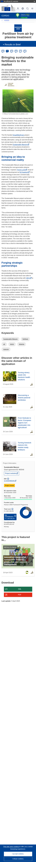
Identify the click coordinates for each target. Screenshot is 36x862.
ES (11, 51)
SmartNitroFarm (18, 135)
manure (6, 349)
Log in (18, 8)
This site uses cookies (11, 846)
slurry (12, 344)
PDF (19, 595)
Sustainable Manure (20, 144)
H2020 (6, 20)
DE (3, 51)
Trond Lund (21, 170)
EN (7, 51)
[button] (22, 8)
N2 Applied (24, 172)
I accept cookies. (18, 854)
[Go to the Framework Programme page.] (18, 28)
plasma (21, 344)
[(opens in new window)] (8, 7)
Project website (10, 473)
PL (25, 51)
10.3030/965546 (9, 481)
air (4, 344)
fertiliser (25, 339)
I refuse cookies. (18, 859)
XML (19, 589)
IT (20, 51)
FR (16, 51)
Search (27, 8)
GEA (28, 278)
